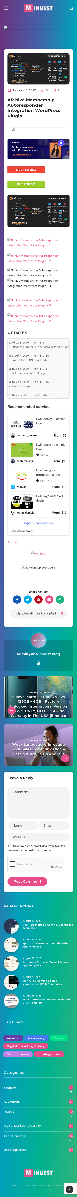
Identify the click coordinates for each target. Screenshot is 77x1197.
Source (12, 542)
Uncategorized (48, 1054)
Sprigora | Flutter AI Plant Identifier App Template (45, 945)
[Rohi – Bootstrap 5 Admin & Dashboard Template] (11, 926)
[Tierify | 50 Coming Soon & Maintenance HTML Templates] (11, 982)
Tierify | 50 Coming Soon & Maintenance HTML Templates (42, 982)
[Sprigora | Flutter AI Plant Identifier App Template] (11, 944)
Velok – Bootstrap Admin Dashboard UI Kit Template (46, 1001)
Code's (58, 1038)
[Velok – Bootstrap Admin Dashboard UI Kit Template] (11, 1000)
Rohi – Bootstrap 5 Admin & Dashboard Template (47, 926)
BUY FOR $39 (26, 184)
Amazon (13, 1038)
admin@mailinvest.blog (38, 654)
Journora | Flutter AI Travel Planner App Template (45, 964)
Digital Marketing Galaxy (25, 1046)
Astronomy (36, 1038)
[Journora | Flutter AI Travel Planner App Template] (11, 963)
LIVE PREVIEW (26, 169)
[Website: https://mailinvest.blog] (38, 663)
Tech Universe (18, 1054)
